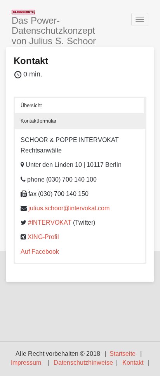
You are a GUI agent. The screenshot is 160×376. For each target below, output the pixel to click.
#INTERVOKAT (49, 222)
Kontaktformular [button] (38, 121)
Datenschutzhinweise (83, 362)
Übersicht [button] (31, 105)
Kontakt (31, 60)
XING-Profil (43, 237)
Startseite (123, 353)
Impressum (26, 362)
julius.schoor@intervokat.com (69, 208)
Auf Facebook (40, 251)
